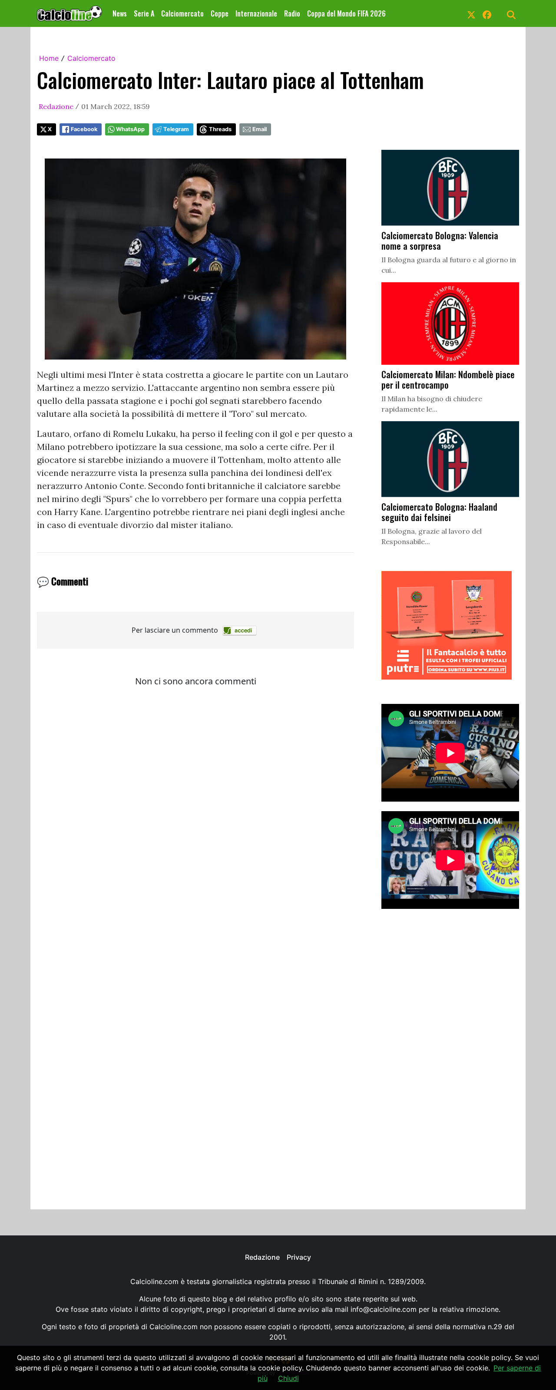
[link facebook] (487, 13)
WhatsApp (130, 129)
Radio (292, 13)
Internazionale (256, 13)
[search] (511, 13)
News (120, 13)
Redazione (56, 106)
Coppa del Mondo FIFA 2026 (346, 13)
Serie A (144, 13)
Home (49, 58)
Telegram (176, 129)
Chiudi (288, 1378)
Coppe (219, 13)
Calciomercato (182, 13)
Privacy (299, 1257)
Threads (220, 129)
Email (259, 129)
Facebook (84, 129)
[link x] (471, 13)
